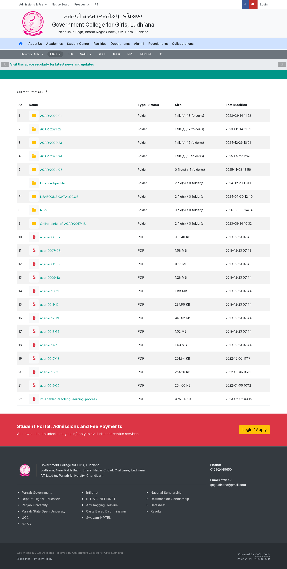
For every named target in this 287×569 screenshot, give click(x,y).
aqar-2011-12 (49, 305)
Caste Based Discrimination (106, 511)
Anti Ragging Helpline (102, 505)
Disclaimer (23, 558)
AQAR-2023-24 (50, 156)
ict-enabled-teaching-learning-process (68, 399)
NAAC (26, 524)
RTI (97, 4)
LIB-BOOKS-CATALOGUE (58, 197)
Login (264, 4)
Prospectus (82, 4)
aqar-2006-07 (50, 237)
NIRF (43, 210)
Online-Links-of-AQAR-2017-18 (62, 224)
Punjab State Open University (43, 511)
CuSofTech (262, 554)
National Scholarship (166, 493)
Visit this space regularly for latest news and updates (52, 64)
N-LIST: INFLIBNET (101, 499)
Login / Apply (254, 429)
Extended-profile (52, 183)
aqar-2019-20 (49, 386)
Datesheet (158, 505)
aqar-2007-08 (50, 251)
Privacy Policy (43, 558)
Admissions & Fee (31, 4)
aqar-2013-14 (49, 332)
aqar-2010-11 (49, 291)
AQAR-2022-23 (50, 143)
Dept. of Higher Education (41, 499)
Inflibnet (92, 493)
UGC (25, 518)
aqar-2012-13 (49, 318)
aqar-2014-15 (49, 345)
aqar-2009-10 (49, 278)
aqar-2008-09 (50, 264)
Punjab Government (37, 493)
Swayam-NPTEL (98, 518)
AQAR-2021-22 (50, 129)
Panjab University (35, 505)
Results (156, 511)
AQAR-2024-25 (50, 170)
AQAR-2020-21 (50, 116)
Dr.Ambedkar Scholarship (170, 499)
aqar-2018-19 (49, 372)
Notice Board (61, 4)
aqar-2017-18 (49, 359)
